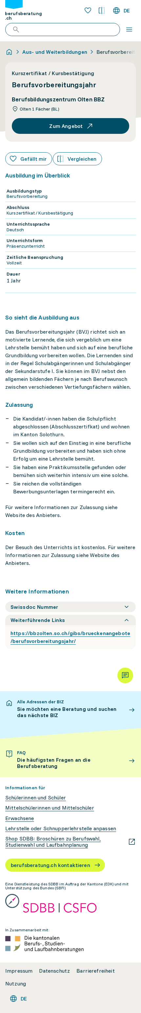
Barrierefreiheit (95, 971)
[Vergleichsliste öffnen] (101, 10)
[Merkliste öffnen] (87, 10)
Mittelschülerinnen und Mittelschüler (49, 808)
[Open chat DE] (125, 675)
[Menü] (129, 29)
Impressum (18, 971)
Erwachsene (19, 818)
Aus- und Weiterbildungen (54, 51)
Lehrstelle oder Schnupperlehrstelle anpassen (60, 828)
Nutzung (15, 984)
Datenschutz (54, 971)
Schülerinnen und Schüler (35, 798)
